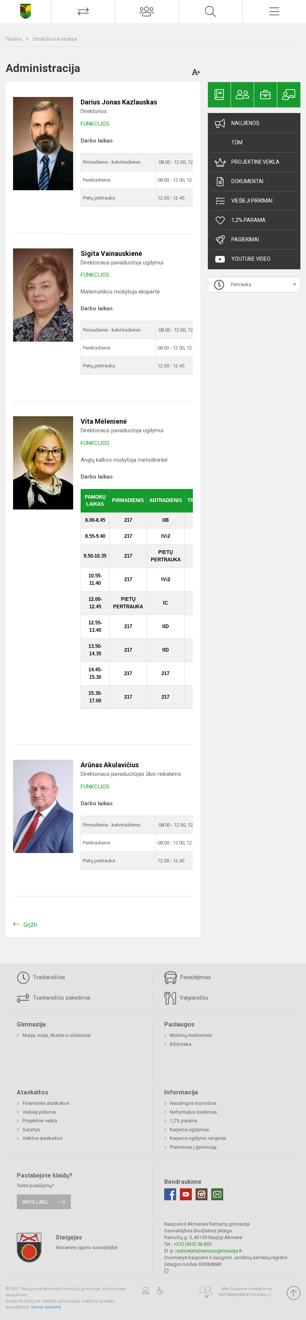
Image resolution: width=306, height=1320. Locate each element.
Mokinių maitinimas (191, 1035)
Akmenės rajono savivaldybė (87, 1247)
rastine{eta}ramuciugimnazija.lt (208, 1251)
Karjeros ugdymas (189, 1129)
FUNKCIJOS (95, 123)
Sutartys (31, 1129)
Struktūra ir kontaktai (55, 39)
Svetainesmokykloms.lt (245, 1294)
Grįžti (30, 924)
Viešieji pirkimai (251, 201)
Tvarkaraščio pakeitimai (60, 997)
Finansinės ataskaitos (45, 1103)
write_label (35, 1202)
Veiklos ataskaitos (42, 1138)
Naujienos (245, 123)
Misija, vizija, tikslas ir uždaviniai (56, 1035)
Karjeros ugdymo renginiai (198, 1138)
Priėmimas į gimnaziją (193, 1147)
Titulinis (14, 39)
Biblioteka (180, 1044)
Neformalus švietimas (193, 1112)
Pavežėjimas (195, 977)
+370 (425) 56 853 (193, 1244)
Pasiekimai (245, 239)
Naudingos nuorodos (193, 1103)
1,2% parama (183, 1120)
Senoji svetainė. (46, 1307)
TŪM (237, 142)
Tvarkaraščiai (48, 977)
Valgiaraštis (193, 997)
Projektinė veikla (255, 162)
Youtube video (251, 259)
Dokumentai (247, 181)
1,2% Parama (248, 220)
